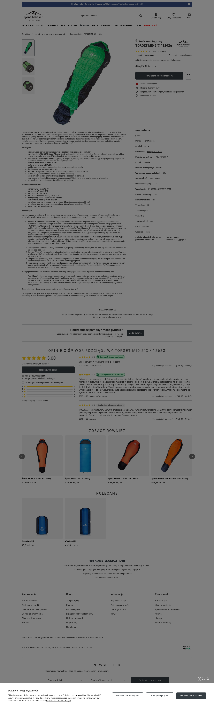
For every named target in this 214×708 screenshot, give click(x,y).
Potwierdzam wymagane (127, 696)
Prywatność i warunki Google (58, 700)
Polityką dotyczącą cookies (74, 695)
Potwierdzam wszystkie (191, 696)
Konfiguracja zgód (159, 696)
